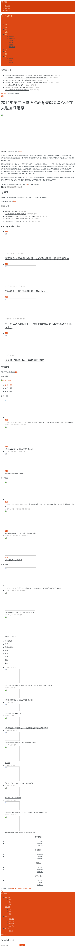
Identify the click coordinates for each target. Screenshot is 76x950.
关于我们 (40, 841)
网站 (20, 151)
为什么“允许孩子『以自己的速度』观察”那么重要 (20, 783)
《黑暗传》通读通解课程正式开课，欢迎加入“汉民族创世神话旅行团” (26, 82)
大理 (20, 187)
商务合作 (40, 843)
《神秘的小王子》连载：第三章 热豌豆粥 (17, 221)
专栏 (6, 644)
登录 (16, 372)
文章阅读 (7, 897)
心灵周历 (11, 40)
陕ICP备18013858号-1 (25, 888)
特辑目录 (40, 869)
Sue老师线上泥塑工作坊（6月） (15, 85)
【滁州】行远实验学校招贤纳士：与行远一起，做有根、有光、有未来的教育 (28, 75)
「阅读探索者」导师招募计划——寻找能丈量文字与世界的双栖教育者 (26, 78)
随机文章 (8, 391)
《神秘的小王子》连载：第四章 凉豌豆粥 (17, 219)
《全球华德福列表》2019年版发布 (24, 360)
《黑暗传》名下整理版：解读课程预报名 (17, 87)
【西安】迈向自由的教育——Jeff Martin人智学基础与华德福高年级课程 (38, 588)
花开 (14, 201)
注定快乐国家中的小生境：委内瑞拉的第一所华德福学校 (37, 258)
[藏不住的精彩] (6, 380)
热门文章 (8, 388)
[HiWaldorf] (6, 16)
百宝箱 (10, 60)
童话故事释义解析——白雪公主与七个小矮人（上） (21, 533)
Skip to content (6, 21)
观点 (6, 663)
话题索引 (40, 885)
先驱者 (9, 187)
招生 (6, 650)
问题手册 (40, 872)
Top (2, 891)
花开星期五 (12, 47)
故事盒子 (3, 93)
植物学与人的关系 (10, 211)
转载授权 (40, 859)
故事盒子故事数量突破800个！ (14, 473)
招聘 (6, 653)
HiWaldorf (13, 888)
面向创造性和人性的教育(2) (13, 560)
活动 (6, 660)
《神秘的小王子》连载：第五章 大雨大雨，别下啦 (20, 216)
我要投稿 (40, 856)
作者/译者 (40, 854)
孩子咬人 (7, 763)
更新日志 (40, 845)
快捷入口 (7, 916)
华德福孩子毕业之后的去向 (13, 798)
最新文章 (8, 385)
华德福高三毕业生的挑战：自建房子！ (26, 291)
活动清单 (11, 62)
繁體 (5, 2)
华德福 (13, 187)
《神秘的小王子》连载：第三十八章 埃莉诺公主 (19, 612)
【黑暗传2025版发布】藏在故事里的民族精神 (19, 449)
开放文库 (11, 58)
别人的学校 (12, 38)
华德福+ (3, 935)
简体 (2, 2)
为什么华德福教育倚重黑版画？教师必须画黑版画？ (21, 832)
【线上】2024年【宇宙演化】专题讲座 (17, 90)
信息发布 (7, 907)
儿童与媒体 (12, 36)
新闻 (2, 96)
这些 (26, 184)
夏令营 (17, 187)
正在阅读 (8, 641)
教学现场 (11, 43)
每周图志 (11, 45)
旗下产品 (7, 928)
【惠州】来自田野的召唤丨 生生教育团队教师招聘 (20, 80)
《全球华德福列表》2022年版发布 (15, 214)
